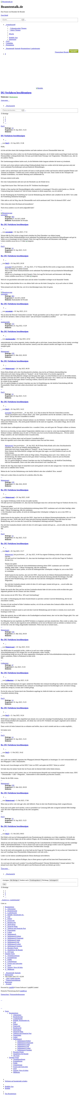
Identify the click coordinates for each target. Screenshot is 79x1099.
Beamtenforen (13, 1013)
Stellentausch (17, 1039)
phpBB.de (23, 991)
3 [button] (5, 121)
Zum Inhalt (4, 15)
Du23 (3, 126)
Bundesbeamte (18, 1017)
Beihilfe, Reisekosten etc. (21, 1020)
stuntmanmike (5, 322)
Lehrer (15, 1037)
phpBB (11, 987)
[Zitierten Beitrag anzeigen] (23, 267)
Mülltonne (16, 1072)
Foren (7, 1011)
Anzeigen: (6, 880)
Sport (15, 1068)
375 (13, 324)
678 (13, 353)
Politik (15, 1063)
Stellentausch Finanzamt (25, 1043)
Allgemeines (17, 1015)
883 (13, 217)
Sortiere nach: (24, 880)
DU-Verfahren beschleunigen (16, 92)
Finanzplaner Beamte (62, 52)
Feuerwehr (16, 1026)
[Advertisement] (40, 71)
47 (12, 665)
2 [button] (5, 119)
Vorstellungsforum (19, 1059)
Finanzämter (17, 1035)
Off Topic (16, 1056)
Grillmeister (4, 663)
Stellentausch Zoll (23, 1046)
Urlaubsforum (17, 1065)
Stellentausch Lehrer (24, 1048)
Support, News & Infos (20, 1070)
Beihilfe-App (9, 1086)
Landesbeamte (18, 1018)
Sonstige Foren (14, 1057)
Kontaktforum (17, 1061)
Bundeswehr (17, 1028)
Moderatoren (13, 97)
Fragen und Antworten (20, 1067)
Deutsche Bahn (18, 1031)
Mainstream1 (5, 351)
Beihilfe (7, 1088)
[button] (5, 123)
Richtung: (45, 880)
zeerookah (4, 215)
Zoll (14, 1022)
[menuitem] (17, 28)
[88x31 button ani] (73, 52)
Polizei (15, 1024)
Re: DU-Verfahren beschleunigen (14, 224)
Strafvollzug (17, 1030)
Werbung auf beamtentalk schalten (16, 1081)
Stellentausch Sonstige (24, 1050)
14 (12, 128)
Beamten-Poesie (18, 1052)
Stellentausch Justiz (23, 1044)
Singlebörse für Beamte (20, 1054)
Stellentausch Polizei (24, 1041)
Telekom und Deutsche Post (22, 1033)
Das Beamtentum (10, 1094)
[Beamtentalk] (7, 2)
